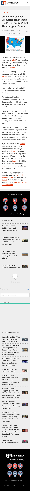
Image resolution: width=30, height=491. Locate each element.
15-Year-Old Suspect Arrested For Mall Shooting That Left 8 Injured (9, 254)
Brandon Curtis (14, 33)
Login (28, 289)
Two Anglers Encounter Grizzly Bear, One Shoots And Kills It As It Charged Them (11, 240)
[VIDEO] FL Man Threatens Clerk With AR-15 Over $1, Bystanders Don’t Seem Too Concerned (10, 379)
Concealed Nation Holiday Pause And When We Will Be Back (10, 228)
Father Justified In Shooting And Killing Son (11, 266)
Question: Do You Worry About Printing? (10, 441)
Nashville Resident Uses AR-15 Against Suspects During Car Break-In (11, 339)
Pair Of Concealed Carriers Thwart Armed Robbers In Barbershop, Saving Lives (11, 404)
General (5, 13)
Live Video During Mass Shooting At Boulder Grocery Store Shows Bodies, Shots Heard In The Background (11, 349)
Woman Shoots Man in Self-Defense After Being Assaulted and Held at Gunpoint (10, 361)
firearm (13, 67)
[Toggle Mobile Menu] (27, 3)
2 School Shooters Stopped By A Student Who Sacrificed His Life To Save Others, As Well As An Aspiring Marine (11, 392)
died (14, 60)
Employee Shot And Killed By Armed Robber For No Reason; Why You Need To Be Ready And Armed (11, 416)
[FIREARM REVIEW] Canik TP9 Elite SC (9, 370)
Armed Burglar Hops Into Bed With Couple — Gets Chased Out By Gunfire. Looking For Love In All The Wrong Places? (10, 430)
